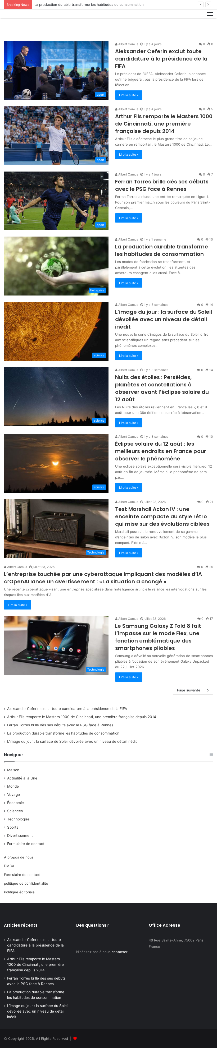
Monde (13, 786)
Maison (13, 770)
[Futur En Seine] (29, 23)
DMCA (9, 866)
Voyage (13, 794)
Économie (15, 803)
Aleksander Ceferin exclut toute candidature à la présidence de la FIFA (161, 59)
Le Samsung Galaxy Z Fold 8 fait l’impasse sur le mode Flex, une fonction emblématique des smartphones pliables (158, 637)
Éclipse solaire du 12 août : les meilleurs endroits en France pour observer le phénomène (160, 451)
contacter (120, 952)
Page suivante (188, 690)
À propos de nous (19, 857)
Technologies (18, 819)
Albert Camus (127, 44)
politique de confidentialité (26, 883)
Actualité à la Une (22, 778)
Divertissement (20, 835)
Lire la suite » (128, 95)
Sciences (15, 811)
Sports (12, 827)
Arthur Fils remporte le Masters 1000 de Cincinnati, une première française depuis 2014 (164, 124)
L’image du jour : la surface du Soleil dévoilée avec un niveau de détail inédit (163, 319)
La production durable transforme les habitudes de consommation (89, 4)
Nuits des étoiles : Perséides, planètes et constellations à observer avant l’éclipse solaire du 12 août (162, 388)
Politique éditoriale (19, 892)
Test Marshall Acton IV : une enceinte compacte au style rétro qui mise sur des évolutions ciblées (162, 516)
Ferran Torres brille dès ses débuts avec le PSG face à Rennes (162, 185)
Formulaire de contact (25, 844)
